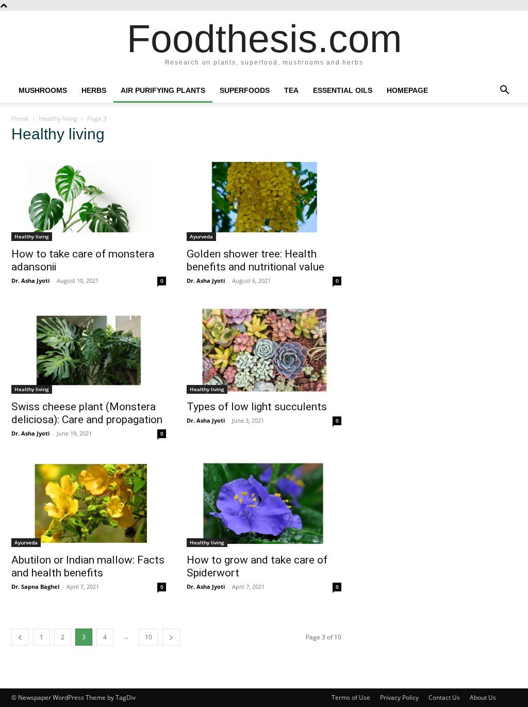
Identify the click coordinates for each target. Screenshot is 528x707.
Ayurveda (201, 236)
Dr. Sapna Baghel (35, 586)
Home (20, 118)
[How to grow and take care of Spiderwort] (264, 503)
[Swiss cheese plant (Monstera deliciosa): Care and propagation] (88, 350)
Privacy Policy (399, 697)
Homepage (407, 90)
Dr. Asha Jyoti (30, 280)
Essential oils (342, 90)
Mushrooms (43, 90)
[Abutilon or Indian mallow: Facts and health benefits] (88, 503)
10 (148, 637)
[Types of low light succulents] (264, 350)
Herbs (93, 90)
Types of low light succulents (258, 406)
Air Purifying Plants (163, 90)
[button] (504, 91)
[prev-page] (20, 637)
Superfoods (245, 90)
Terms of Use (351, 697)
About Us (483, 697)
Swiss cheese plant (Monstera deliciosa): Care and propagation (86, 413)
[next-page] (171, 637)
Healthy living (58, 118)
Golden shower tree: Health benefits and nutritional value (255, 260)
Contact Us (444, 697)
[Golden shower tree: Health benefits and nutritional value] (264, 197)
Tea (291, 90)
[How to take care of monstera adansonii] (88, 197)
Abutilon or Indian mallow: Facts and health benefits (87, 566)
